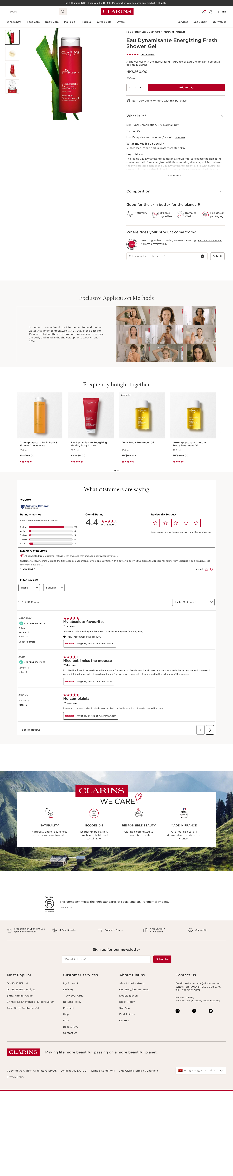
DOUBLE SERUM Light (21, 989)
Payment (68, 1008)
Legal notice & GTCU (73, 1070)
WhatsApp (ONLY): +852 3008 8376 (198, 986)
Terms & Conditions (103, 1070)
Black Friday (127, 1001)
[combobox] (201, 1070)
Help (66, 1014)
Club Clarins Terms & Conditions (138, 1070)
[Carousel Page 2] (118, 470)
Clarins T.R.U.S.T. (210, 240)
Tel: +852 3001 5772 (188, 990)
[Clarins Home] (117, 12)
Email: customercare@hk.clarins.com (198, 983)
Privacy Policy (16, 1077)
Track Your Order (73, 995)
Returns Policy (72, 1001)
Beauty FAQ (70, 1026)
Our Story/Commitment (134, 989)
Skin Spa (124, 1008)
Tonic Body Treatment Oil (23, 1008)
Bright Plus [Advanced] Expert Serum (30, 1001)
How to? (180, 137)
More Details (139, 65)
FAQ (66, 1020)
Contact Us (70, 1033)
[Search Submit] (63, 11)
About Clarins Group (132, 983)
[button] (12, 37)
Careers (124, 1020)
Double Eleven (128, 995)
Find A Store (127, 1014)
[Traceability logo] (131, 244)
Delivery (68, 989)
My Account (70, 983)
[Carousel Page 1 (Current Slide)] (115, 470)
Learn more (66, 907)
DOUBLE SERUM (17, 983)
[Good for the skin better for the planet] (198, 204)
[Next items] (220, 431)
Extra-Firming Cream (20, 995)
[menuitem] (204, 12)
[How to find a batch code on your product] (202, 256)
